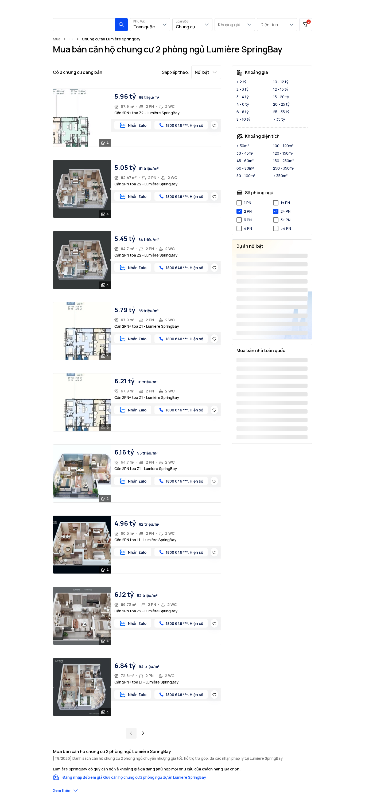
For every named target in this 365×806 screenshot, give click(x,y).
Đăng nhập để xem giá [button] (82, 777)
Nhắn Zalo (137, 125)
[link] (111, 39)
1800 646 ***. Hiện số (184, 125)
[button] (121, 24)
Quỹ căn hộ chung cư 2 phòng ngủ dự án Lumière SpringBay (154, 777)
